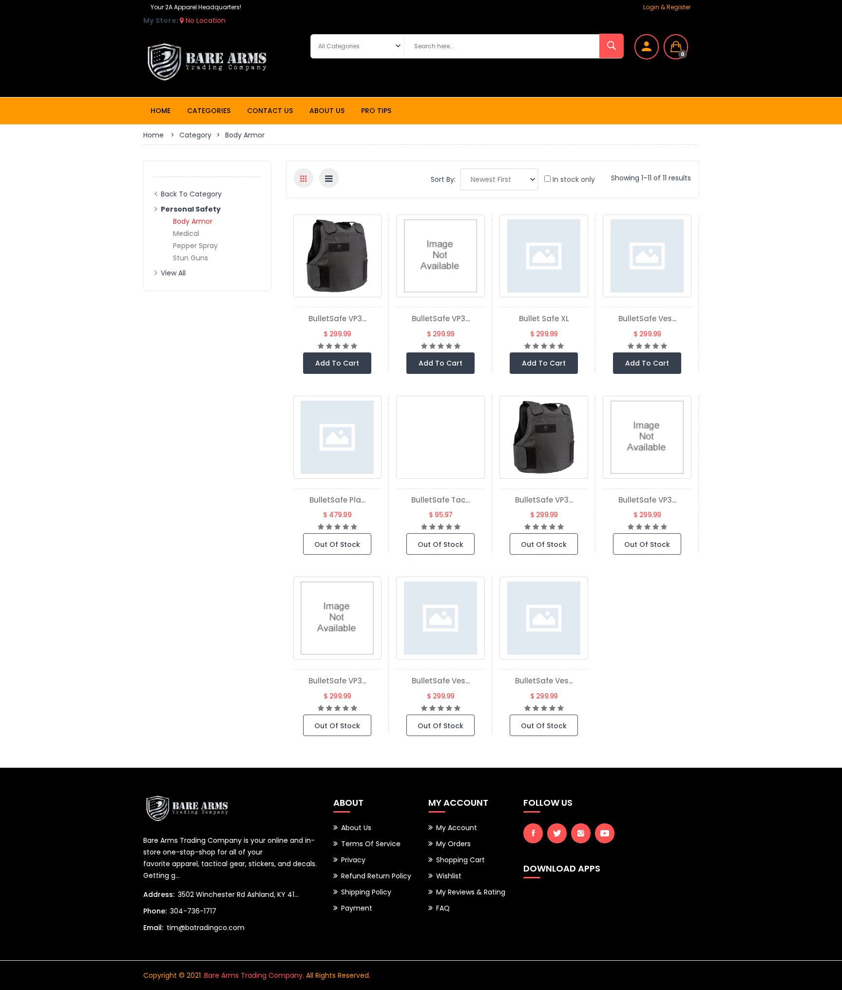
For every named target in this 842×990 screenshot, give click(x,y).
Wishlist (448, 876)
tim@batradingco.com (206, 927)
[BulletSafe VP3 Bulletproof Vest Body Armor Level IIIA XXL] (338, 618)
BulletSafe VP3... (337, 318)
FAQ (443, 908)
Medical (186, 233)
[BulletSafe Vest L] (647, 256)
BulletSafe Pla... (337, 500)
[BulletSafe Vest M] (544, 618)
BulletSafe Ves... (647, 318)
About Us (326, 111)
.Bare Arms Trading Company (253, 975)
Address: (158, 894)
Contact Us (270, 111)
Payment (356, 908)
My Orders (453, 844)
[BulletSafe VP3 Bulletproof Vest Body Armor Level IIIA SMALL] (647, 437)
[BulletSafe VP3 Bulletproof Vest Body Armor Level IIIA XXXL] (544, 437)
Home (161, 111)
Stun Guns (190, 258)
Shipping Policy (366, 892)
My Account (456, 828)
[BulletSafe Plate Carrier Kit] (338, 437)
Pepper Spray (195, 246)
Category (195, 135)
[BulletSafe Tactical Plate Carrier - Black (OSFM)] (440, 437)
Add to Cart (337, 363)
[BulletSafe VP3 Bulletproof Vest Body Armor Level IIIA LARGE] (338, 256)
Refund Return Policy (376, 876)
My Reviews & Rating (470, 892)
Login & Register (666, 7)
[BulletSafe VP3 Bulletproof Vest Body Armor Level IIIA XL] (440, 256)
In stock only (573, 179)
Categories (208, 111)
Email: (153, 927)
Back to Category (191, 194)
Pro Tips (376, 111)
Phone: (155, 911)
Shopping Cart (460, 860)
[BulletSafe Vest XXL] (440, 618)
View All (173, 273)
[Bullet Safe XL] (544, 256)
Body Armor (192, 221)
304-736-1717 (193, 911)
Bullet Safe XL (544, 318)
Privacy (353, 860)
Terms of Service (371, 844)
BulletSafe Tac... (440, 500)
